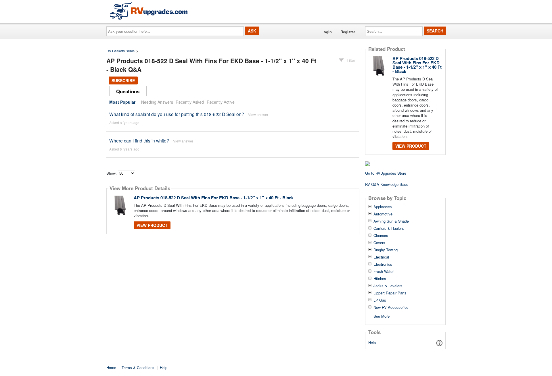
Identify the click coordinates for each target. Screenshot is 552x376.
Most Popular (122, 102)
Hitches (379, 279)
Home (111, 367)
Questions (127, 91)
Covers (379, 243)
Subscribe (123, 80)
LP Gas (379, 300)
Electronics (382, 264)
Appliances (382, 207)
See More (381, 315)
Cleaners (380, 236)
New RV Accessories (391, 307)
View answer (258, 114)
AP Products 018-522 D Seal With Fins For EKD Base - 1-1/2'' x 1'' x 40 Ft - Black (214, 197)
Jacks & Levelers (387, 286)
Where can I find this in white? (139, 140)
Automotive (382, 214)
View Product (152, 225)
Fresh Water (383, 271)
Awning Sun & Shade (391, 221)
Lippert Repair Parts (390, 293)
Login (326, 31)
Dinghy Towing (385, 250)
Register (347, 31)
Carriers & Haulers (388, 228)
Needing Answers (157, 102)
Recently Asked (190, 102)
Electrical (381, 257)
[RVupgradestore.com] (148, 11)
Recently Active (221, 102)
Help (372, 342)
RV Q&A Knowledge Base (386, 184)
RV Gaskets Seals (120, 50)
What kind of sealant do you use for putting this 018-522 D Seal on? (177, 114)
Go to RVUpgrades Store (385, 173)
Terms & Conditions (138, 367)
